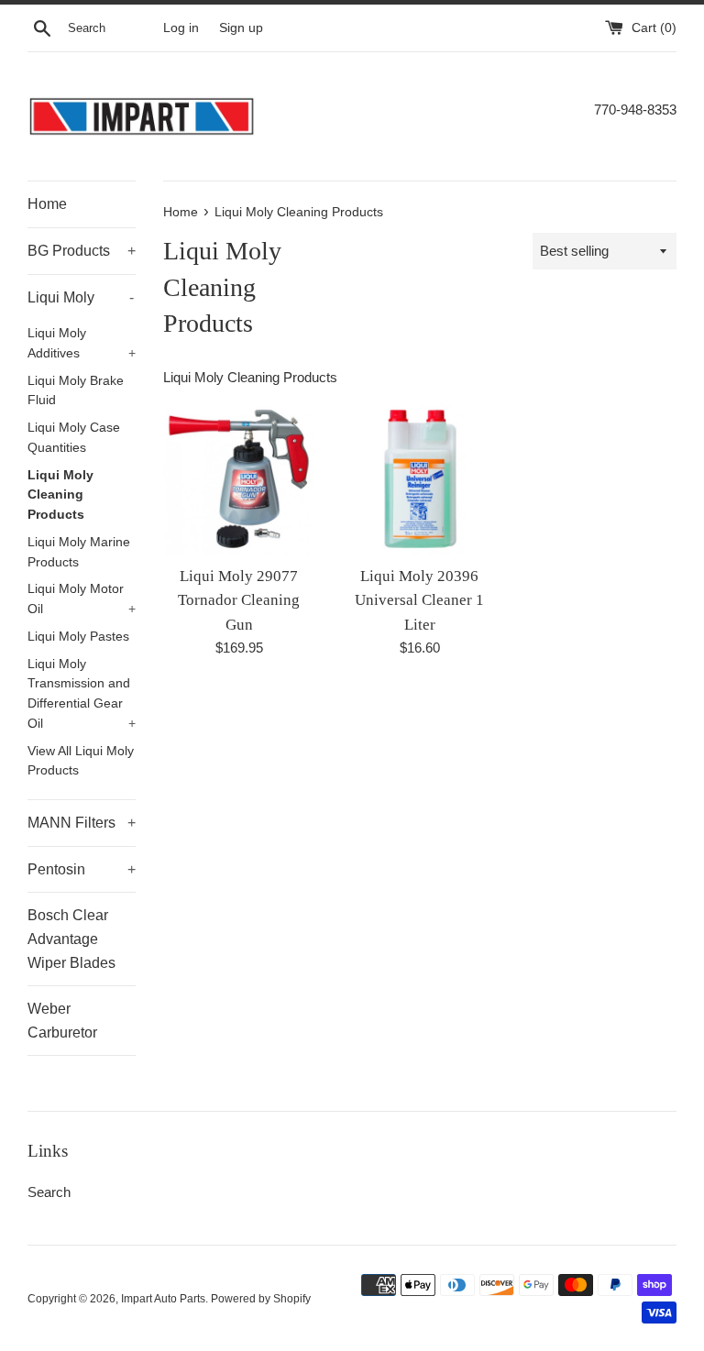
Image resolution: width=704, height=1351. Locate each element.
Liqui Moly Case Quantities (74, 438)
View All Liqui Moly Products (81, 761)
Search (49, 1192)
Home (47, 204)
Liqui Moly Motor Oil (82, 599)
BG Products (82, 250)
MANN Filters (82, 822)
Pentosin (82, 869)
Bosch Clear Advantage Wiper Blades (72, 938)
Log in (181, 28)
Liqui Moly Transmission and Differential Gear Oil (82, 693)
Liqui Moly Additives (82, 343)
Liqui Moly (81, 297)
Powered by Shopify (261, 1298)
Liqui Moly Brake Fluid (76, 391)
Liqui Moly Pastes (78, 636)
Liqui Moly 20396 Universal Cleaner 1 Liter (419, 600)
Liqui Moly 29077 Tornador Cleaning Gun (239, 600)
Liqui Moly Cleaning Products (61, 495)
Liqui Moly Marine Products (79, 552)
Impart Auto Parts (163, 1298)
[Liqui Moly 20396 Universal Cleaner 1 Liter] (419, 478)
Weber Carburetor (62, 1020)
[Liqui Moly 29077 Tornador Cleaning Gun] (239, 478)
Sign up (241, 28)
